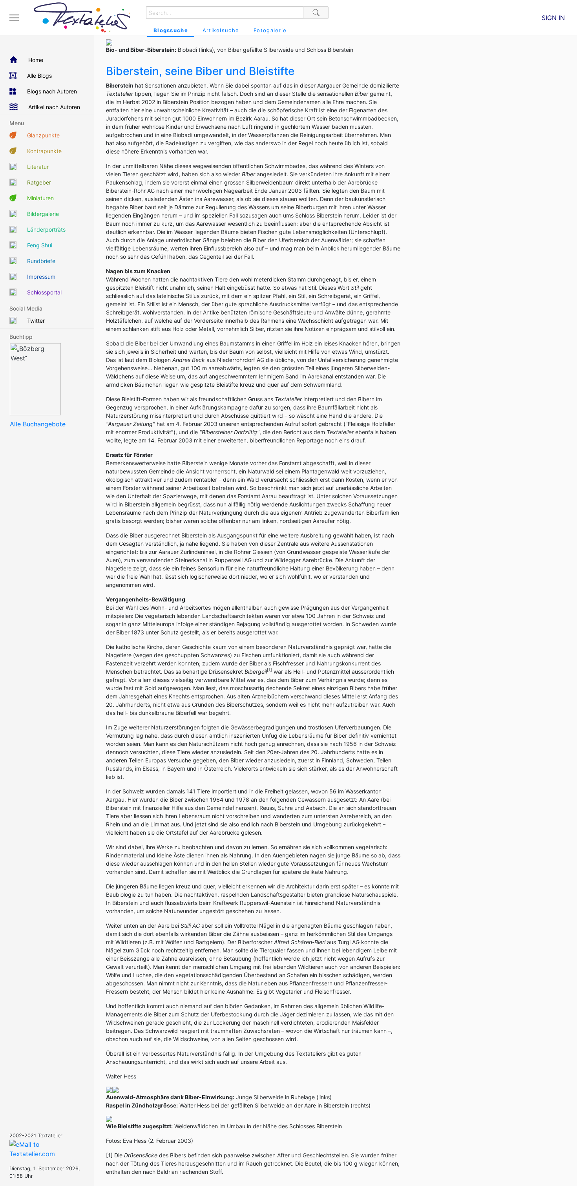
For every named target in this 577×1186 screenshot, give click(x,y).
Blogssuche (170, 30)
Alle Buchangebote (38, 424)
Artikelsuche (221, 30)
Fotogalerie (270, 30)
